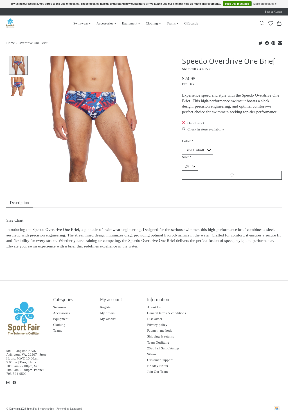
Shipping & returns (160, 336)
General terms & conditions (166, 313)
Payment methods (159, 330)
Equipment (60, 319)
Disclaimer (154, 319)
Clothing (59, 325)
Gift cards (191, 23)
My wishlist (108, 319)
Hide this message (237, 3)
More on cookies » (265, 3)
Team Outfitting (158, 342)
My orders (107, 313)
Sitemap (152, 354)
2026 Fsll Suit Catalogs (163, 348)
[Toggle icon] (262, 23)
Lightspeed (76, 408)
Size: (186, 157)
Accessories (61, 313)
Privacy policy (157, 325)
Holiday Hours (157, 366)
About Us (154, 307)
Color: (188, 141)
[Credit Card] (276, 408)
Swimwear (60, 307)
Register (106, 307)
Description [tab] (19, 202)
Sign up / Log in (273, 11)
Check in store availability (205, 129)
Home (10, 43)
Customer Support (160, 360)
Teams (57, 330)
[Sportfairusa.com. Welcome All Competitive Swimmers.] (10, 23)
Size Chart (14, 220)
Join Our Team (157, 371)
